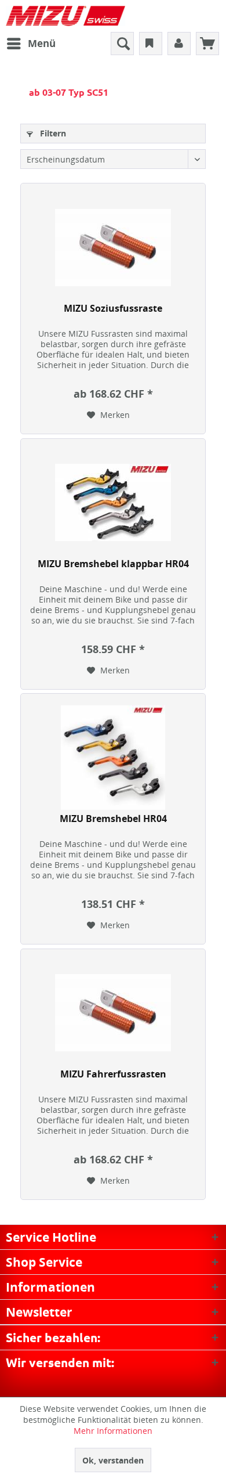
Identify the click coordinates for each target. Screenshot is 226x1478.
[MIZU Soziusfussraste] (113, 247)
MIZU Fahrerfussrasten (113, 1074)
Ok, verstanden (113, 1460)
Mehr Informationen (113, 1430)
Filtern (52, 133)
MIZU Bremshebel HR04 (113, 819)
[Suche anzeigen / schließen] (122, 43)
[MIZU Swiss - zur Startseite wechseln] (65, 16)
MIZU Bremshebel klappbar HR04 (113, 564)
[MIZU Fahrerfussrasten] (113, 1013)
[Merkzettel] (150, 43)
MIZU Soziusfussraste (113, 308)
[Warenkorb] (207, 43)
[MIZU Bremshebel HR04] (113, 757)
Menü (42, 43)
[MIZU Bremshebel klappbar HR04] (113, 502)
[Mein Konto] (179, 43)
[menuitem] (30, 43)
